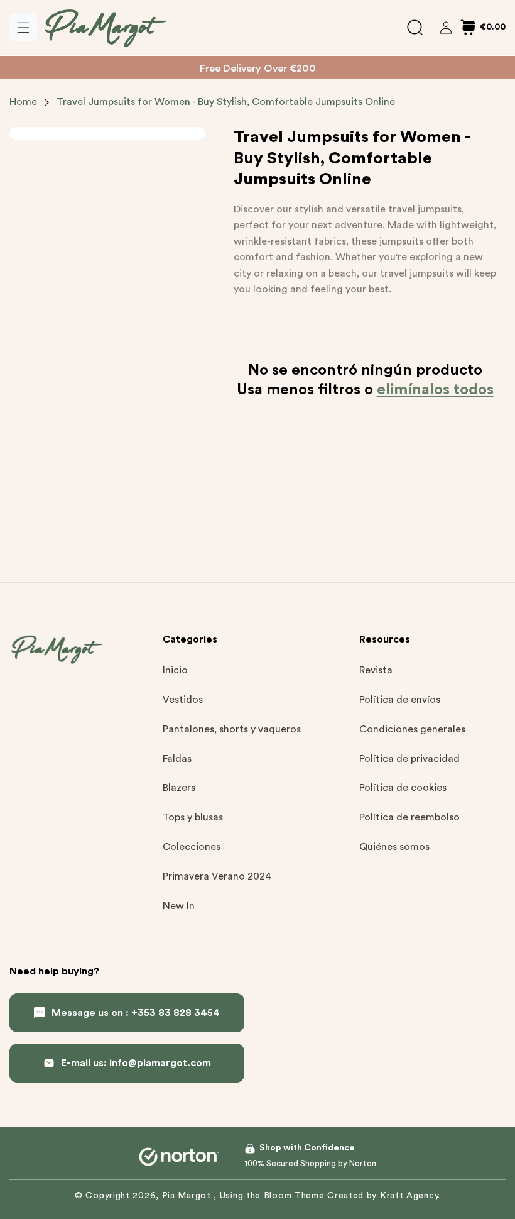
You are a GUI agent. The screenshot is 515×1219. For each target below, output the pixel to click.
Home (23, 102)
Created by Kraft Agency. (383, 1195)
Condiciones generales (412, 729)
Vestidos (183, 700)
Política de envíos (399, 700)
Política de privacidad (409, 759)
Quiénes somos (394, 847)
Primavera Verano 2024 (217, 876)
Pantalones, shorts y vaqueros (232, 729)
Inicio (175, 670)
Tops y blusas (193, 817)
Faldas (177, 759)
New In (179, 906)
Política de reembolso (409, 817)
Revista (376, 670)
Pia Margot (188, 1195)
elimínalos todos (435, 389)
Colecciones (191, 847)
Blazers (179, 788)
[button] (23, 27)
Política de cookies (403, 788)
